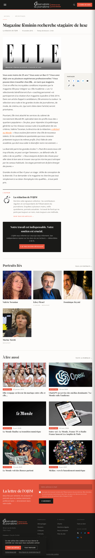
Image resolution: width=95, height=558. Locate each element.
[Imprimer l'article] (73, 85)
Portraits (41, 534)
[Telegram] (85, 533)
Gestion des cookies (52, 554)
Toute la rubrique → (84, 358)
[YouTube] (88, 533)
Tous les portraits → (83, 266)
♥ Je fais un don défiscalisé (32, 246)
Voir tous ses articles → (23, 216)
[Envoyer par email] (87, 81)
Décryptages (20, 16)
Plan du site (61, 534)
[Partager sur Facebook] (73, 81)
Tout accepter (13, 548)
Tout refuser (30, 548)
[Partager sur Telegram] (83, 81)
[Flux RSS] (81, 537)
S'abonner (46, 501)
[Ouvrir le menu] (5, 5)
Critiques (41, 530)
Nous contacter (62, 530)
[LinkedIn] (78, 537)
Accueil (7, 16)
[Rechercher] (74, 4)
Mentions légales (63, 527)
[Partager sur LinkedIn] (78, 81)
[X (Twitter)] (78, 533)
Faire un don (81, 524)
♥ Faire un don (85, 5)
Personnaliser (10, 552)
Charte (59, 524)
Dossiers (40, 527)
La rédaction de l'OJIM (10, 31)
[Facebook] (81, 533)
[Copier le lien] (69, 85)
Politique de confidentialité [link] (29, 552)
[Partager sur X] (69, 81)
